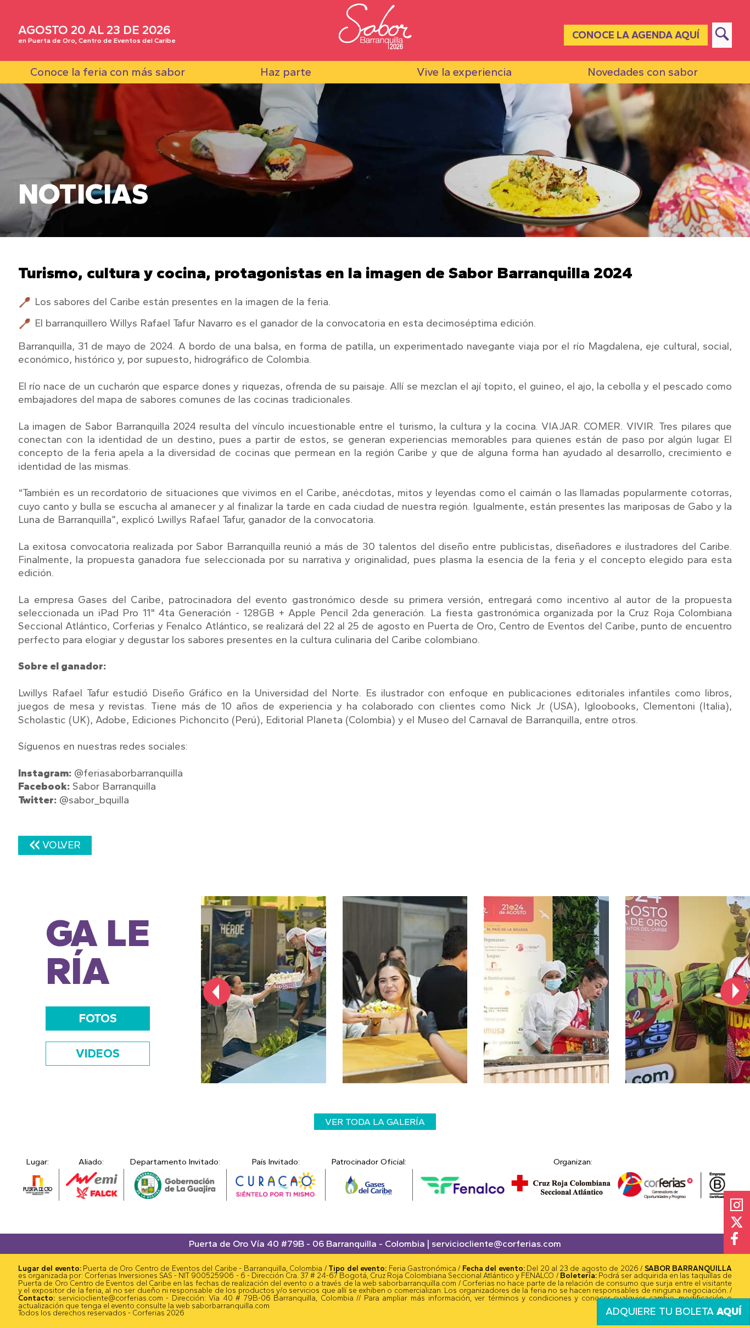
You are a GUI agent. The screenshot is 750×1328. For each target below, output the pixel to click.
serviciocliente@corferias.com (496, 1243)
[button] (217, 991)
